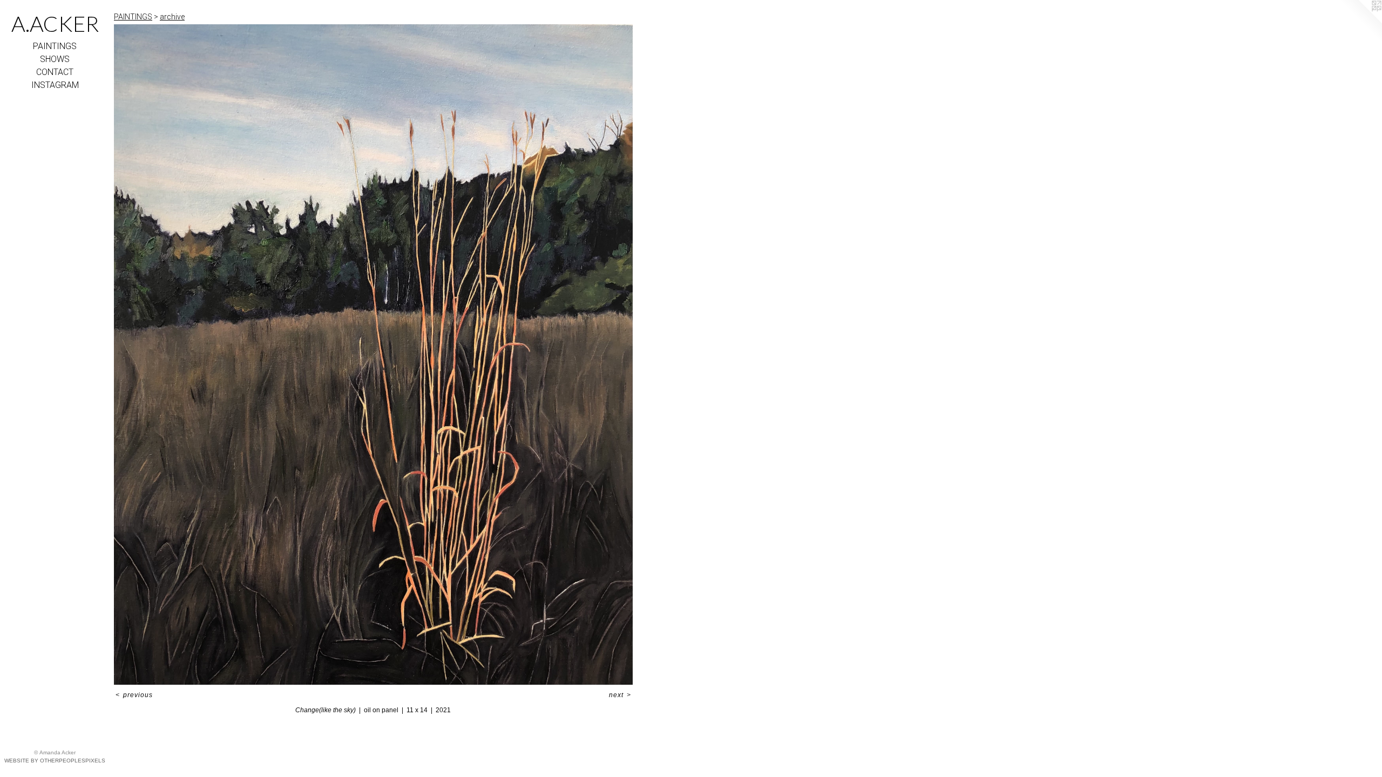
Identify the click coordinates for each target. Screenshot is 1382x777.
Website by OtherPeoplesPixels (54, 761)
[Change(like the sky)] (373, 354)
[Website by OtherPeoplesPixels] (1360, 21)
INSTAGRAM (55, 85)
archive (172, 16)
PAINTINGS (55, 46)
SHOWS (55, 59)
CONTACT (54, 72)
